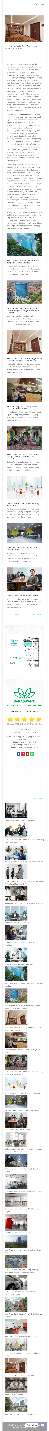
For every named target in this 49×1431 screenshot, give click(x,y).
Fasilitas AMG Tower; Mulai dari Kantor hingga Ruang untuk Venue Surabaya (23, 310)
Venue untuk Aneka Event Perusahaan (21, 46)
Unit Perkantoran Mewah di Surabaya (19, 923)
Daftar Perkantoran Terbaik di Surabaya (20, 820)
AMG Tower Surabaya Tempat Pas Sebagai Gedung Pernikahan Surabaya (23, 456)
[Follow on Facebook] (18, 754)
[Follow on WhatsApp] (32, 754)
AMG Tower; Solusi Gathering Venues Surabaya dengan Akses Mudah (24, 359)
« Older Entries (12, 615)
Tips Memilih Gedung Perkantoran (18, 1233)
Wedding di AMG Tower (14, 1395)
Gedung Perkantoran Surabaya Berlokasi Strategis (24, 903)
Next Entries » (37, 615)
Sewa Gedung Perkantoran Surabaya (19, 964)
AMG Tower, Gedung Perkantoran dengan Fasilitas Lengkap (23, 261)
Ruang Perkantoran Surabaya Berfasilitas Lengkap (24, 862)
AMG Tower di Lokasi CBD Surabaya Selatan (21, 1414)
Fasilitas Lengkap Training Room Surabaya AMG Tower (22, 407)
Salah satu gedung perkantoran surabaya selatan (23, 1191)
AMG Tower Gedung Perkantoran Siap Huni (21, 1336)
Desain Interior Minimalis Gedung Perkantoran (23, 504)
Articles (19, 48)
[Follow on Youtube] (27, 754)
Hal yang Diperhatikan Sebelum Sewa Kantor (22, 548)
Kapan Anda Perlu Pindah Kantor (22, 595)
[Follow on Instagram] (23, 754)
